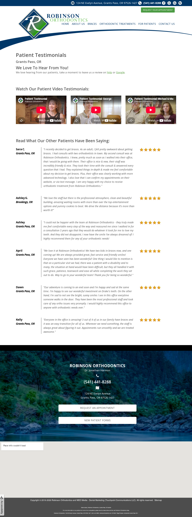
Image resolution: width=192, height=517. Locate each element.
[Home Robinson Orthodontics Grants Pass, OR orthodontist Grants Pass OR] (53, 24)
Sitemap (158, 500)
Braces (92, 23)
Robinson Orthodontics (62, 500)
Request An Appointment (97, 408)
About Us (78, 23)
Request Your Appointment (158, 10)
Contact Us (167, 23)
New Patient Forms (97, 420)
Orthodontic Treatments (117, 23)
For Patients (147, 23)
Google (120, 72)
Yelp (109, 72)
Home (65, 23)
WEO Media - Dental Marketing (90, 500)
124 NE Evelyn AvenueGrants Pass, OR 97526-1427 (97, 395)
